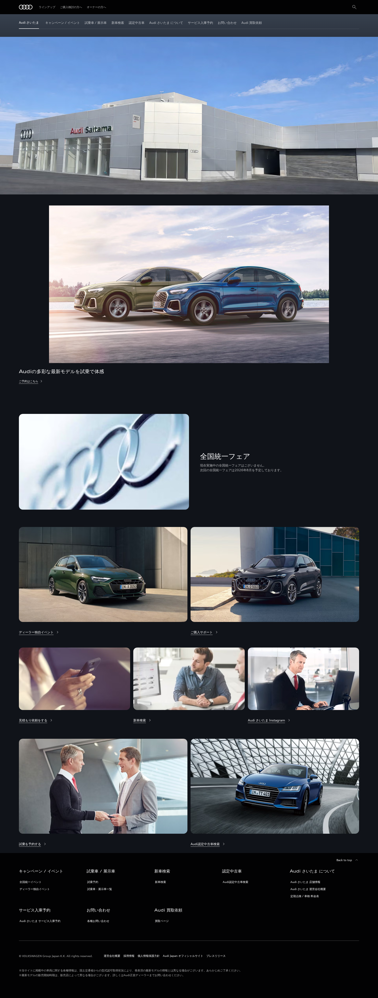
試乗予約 (92, 882)
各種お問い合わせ (98, 921)
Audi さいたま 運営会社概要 (308, 889)
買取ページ (162, 921)
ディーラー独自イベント (34, 889)
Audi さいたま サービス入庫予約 (39, 921)
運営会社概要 (112, 955)
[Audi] (25, 7)
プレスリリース (216, 955)
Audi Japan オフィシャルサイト (183, 955)
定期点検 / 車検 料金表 (304, 896)
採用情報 (128, 955)
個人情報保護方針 (149, 955)
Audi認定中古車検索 (235, 882)
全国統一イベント (30, 882)
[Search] (354, 7)
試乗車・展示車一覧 (99, 889)
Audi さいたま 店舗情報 (305, 882)
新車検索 (160, 882)
